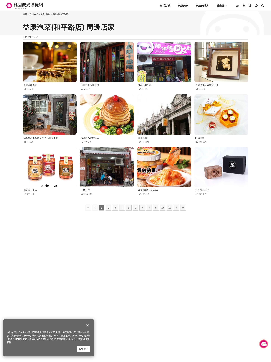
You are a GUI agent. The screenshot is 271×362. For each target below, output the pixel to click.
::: (22, 14)
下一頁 (176, 208)
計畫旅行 (222, 5)
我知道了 (83, 349)
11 (169, 208)
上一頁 (95, 208)
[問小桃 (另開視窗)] (263, 343)
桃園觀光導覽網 (24, 5)
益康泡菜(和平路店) (60, 14)
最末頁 (183, 208)
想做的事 (183, 5)
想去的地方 (202, 5)
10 (162, 208)
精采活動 (165, 5)
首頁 (25, 14)
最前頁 (88, 208)
